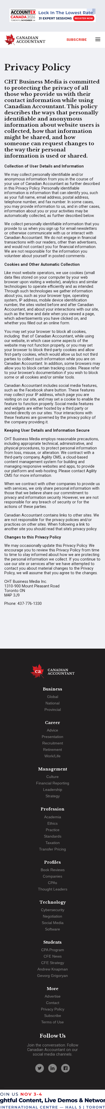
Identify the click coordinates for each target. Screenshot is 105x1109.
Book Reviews (53, 870)
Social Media (53, 923)
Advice (52, 730)
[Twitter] (39, 1068)
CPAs (52, 883)
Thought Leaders (52, 889)
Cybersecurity (52, 910)
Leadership (52, 789)
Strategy (53, 796)
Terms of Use (52, 1022)
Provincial (52, 709)
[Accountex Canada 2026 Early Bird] (52, 16)
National (53, 703)
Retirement (52, 749)
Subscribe (76, 39)
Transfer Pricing (52, 849)
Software (52, 929)
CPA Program (52, 950)
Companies (52, 876)
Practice (53, 830)
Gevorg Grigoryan (52, 975)
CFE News (53, 956)
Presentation (52, 737)
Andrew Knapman (52, 969)
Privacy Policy (52, 1009)
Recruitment (52, 743)
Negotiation (52, 916)
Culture (52, 777)
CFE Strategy (52, 963)
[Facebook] (65, 1068)
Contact (52, 1003)
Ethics (52, 823)
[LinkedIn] (52, 1068)
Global (52, 697)
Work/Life (52, 756)
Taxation (53, 843)
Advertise (53, 996)
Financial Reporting (52, 783)
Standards (52, 836)
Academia (52, 817)
